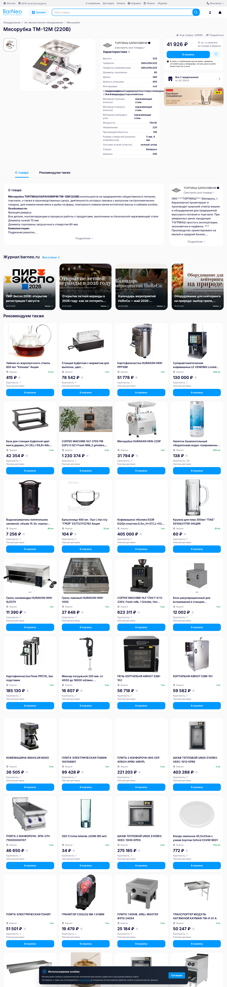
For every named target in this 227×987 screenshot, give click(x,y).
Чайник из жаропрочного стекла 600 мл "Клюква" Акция (28, 365)
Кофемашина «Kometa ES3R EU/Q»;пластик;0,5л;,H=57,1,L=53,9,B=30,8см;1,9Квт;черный (141, 522)
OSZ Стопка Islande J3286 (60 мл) (84, 836)
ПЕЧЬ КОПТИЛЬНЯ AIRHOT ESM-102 (139, 678)
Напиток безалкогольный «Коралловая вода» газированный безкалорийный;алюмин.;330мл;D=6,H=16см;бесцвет (196, 443)
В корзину (188, 54)
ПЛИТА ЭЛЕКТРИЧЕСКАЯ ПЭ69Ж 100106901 (84, 759)
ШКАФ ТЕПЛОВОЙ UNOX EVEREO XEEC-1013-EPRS (195, 759)
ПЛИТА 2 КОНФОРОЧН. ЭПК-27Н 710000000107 (28, 838)
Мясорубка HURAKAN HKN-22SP (139, 441)
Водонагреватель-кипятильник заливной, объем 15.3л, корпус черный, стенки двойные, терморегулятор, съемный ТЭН (27, 522)
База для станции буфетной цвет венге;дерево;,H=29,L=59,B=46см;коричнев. (30, 443)
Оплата (121, 3)
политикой (85, 980)
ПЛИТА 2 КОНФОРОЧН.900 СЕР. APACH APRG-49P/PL (138, 759)
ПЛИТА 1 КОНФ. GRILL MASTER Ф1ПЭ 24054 (137, 916)
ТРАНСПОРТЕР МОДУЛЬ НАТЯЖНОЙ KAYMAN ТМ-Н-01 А (195, 916)
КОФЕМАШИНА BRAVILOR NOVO (27, 757)
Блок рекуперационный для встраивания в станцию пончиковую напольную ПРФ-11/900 (191, 600)
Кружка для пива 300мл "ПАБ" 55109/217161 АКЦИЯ (194, 521)
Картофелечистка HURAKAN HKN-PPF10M (140, 365)
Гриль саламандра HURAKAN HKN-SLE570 (29, 599)
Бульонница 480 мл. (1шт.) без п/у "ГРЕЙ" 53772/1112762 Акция (84, 521)
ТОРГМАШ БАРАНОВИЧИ (131, 43)
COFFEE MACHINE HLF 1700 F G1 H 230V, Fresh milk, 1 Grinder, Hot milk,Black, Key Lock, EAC (139, 600)
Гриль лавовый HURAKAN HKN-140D (83, 599)
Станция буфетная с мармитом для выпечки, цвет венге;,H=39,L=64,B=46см (85, 365)
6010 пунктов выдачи (33, 3)
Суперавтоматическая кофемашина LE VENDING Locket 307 (195, 365)
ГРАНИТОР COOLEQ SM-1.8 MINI (83, 914)
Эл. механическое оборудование (43, 22)
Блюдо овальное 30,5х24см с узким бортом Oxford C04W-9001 (195, 838)
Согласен (176, 975)
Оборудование (12, 22)
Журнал (162, 3)
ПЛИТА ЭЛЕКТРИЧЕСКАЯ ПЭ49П (28, 914)
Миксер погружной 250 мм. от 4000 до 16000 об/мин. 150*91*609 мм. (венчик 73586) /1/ (85, 678)
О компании (93, 3)
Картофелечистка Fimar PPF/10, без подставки (29, 678)
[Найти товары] (195, 12)
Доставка (108, 3)
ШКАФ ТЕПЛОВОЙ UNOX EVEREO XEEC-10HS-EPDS (139, 838)
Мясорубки (73, 22)
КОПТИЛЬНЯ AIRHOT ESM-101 (193, 676)
